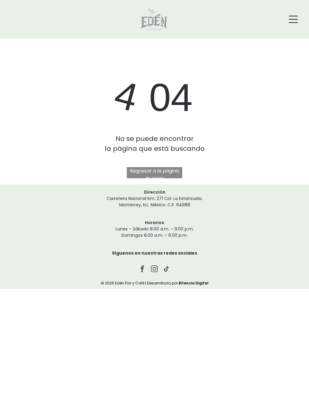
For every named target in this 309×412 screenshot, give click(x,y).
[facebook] (142, 270)
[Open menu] (293, 19)
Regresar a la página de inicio (154, 172)
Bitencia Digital (194, 283)
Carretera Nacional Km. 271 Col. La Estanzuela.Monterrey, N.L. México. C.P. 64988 (154, 201)
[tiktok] (166, 270)
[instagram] (154, 270)
